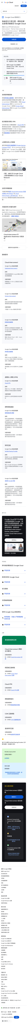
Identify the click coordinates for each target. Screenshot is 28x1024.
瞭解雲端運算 (4, 947)
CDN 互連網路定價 (16, 719)
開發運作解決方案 (5, 927)
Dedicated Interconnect (11, 268)
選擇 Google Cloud (5, 871)
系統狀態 (3, 966)
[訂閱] (16, 1017)
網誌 (2, 892)
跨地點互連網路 (9, 98)
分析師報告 (3, 887)
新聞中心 (3, 988)
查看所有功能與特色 (13, 247)
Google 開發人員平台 (6, 961)
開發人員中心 (4, 986)
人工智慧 (3, 918)
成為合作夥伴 (4, 979)
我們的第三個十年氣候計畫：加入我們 (11, 1007)
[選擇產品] (14, 540)
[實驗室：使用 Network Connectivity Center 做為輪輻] (13, 828)
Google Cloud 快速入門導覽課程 (8, 943)
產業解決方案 (4, 925)
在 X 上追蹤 (3, 995)
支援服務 (3, 950)
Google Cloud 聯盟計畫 (6, 938)
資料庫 (2, 911)
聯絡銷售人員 (4, 974)
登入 (26, 2)
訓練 (2, 957)
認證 (2, 959)
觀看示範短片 (15, 216)
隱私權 (9, 1011)
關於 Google (4, 1011)
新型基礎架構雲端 (5, 876)
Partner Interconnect (10, 296)
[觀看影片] (14, 797)
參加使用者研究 (4, 998)
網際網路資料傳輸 (9, 413)
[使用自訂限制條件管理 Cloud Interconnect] (13, 854)
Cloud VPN (21, 125)
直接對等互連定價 (15, 734)
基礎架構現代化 (4, 909)
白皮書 (2, 889)
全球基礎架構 (4, 880)
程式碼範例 (3, 952)
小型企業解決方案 (5, 930)
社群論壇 (3, 1002)
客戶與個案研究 (4, 885)
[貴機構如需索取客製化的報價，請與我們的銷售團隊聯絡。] (13, 773)
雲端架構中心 (4, 954)
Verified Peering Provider (11, 451)
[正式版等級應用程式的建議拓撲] (13, 840)
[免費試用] (14, 39)
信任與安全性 (4, 873)
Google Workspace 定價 (6, 900)
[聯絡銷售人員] (14, 44)
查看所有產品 (4, 903)
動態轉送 (7, 133)
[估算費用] (7, 758)
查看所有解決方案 (5, 932)
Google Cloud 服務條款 (7, 1014)
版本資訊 (3, 968)
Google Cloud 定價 (5, 898)
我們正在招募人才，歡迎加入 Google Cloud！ (11, 1000)
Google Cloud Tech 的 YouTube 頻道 (9, 993)
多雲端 (2, 878)
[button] (14, 571)
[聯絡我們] (17, 6)
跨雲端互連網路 (9, 322)
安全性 (2, 920)
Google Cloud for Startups (7, 964)
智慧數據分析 (4, 916)
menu (2, 2)
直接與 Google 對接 (10, 481)
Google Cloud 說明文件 (6, 941)
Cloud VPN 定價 (15, 690)
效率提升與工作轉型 (5, 923)
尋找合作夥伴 (4, 977)
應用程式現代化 (4, 913)
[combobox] (6, 1021)
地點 (2, 882)
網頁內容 (5, 11)
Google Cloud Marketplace (7, 945)
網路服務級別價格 (15, 705)
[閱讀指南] (14, 807)
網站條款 (14, 1011)
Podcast (3, 984)
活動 (2, 981)
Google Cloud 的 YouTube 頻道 (8, 991)
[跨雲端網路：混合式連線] (14, 547)
